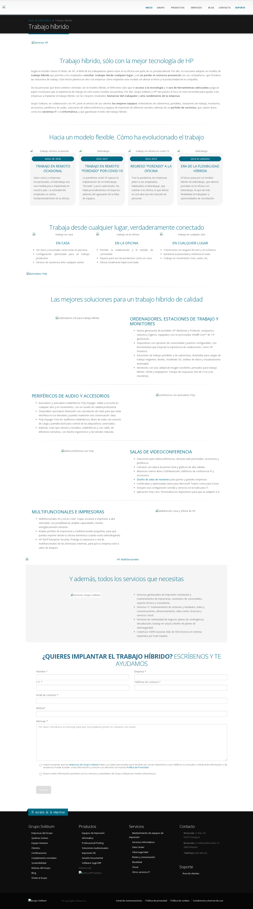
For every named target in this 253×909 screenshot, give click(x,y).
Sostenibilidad (38, 863)
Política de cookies (180, 900)
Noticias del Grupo (40, 868)
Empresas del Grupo (42, 833)
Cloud (135, 867)
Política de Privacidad (138, 767)
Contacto (187, 826)
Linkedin (182, 859)
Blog (33, 873)
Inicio (31, 20)
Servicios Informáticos (143, 842)
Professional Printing (92, 843)
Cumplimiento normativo (44, 858)
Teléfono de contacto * (147, 682)
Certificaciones (39, 853)
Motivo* (40, 708)
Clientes (35, 848)
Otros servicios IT (141, 872)
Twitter (188, 859)
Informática (44, 20)
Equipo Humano (39, 843)
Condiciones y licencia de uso (208, 900)
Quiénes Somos (39, 838)
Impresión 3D (89, 853)
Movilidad (137, 862)
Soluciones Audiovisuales (95, 848)
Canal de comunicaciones (129, 900)
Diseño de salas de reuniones (153, 479)
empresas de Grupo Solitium (84, 764)
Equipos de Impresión (93, 833)
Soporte (186, 866)
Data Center (138, 847)
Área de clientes (191, 873)
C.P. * (39, 682)
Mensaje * (42, 721)
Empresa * (140, 671)
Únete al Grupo (39, 878)
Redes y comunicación (143, 857)
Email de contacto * (47, 695)
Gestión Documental (92, 858)
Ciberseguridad (140, 852)
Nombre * (42, 671)
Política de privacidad (156, 900)
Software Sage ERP (91, 863)
